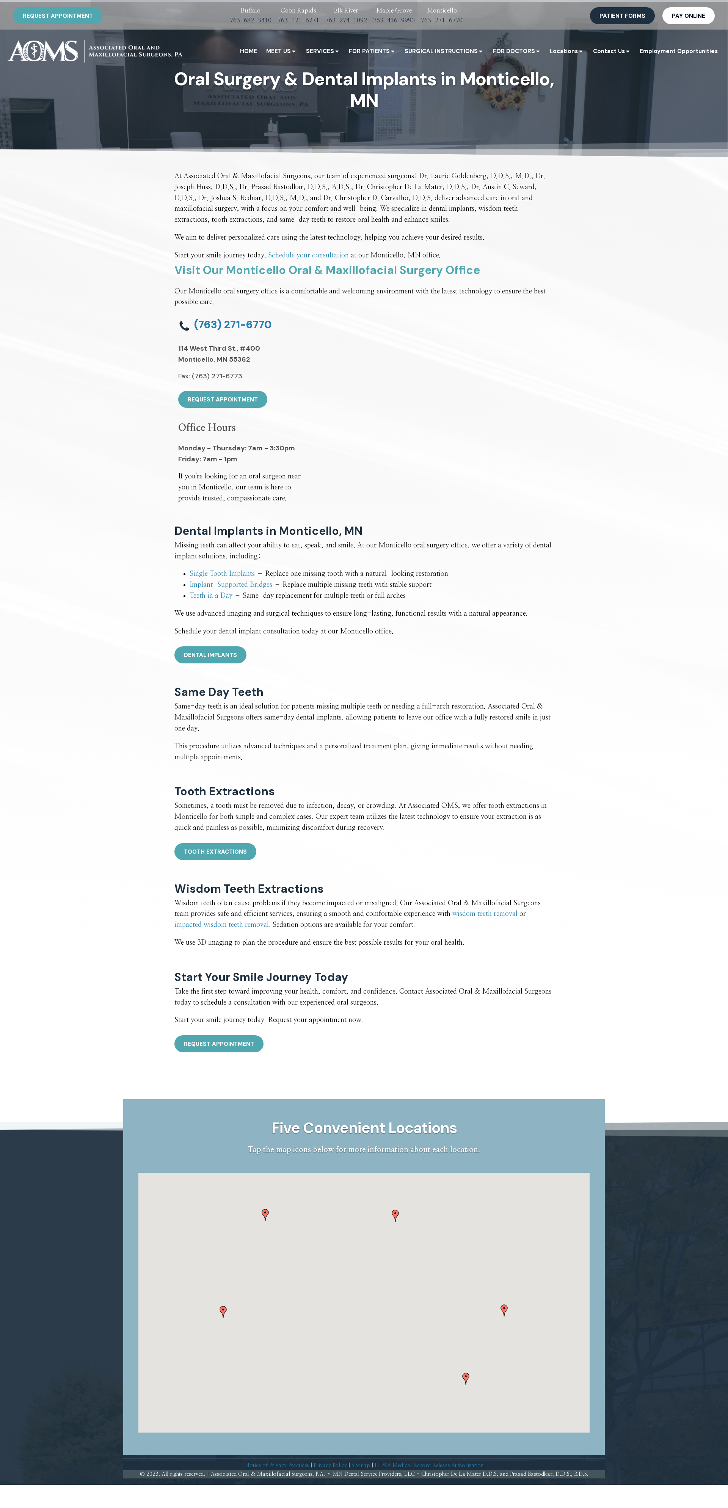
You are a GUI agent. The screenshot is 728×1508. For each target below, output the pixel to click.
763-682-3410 (250, 20)
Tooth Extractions (215, 852)
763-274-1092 (346, 20)
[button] (265, 1215)
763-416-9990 (394, 20)
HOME (248, 51)
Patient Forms (622, 16)
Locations (564, 51)
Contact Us (609, 51)
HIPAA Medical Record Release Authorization (429, 1465)
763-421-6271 (298, 20)
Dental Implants (210, 655)
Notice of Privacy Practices (277, 1465)
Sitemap (360, 1465)
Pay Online (688, 16)
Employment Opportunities (679, 51)
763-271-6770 (442, 20)
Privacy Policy (330, 1465)
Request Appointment (58, 16)
